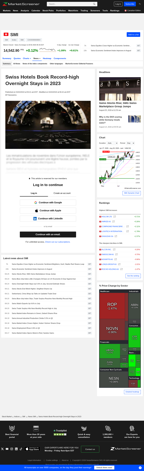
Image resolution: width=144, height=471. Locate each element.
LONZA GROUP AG (109, 264)
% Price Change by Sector (113, 286)
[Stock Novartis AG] (115, 259)
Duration (102, 143)
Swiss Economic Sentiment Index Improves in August (111, 51)
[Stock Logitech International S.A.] (127, 231)
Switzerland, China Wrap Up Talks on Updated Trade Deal (34, 294)
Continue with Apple (50, 210)
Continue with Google (50, 202)
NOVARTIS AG (107, 259)
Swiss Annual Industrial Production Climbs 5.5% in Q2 (32, 318)
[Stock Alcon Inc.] (113, 249)
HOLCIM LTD (107, 217)
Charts (26, 58)
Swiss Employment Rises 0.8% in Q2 (26, 328)
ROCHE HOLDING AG (110, 269)
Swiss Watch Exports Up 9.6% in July (26, 304)
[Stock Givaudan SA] (115, 236)
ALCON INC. (107, 250)
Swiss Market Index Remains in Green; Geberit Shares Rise (34, 313)
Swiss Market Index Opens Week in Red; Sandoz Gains (33, 333)
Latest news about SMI (15, 258)
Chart (102, 137)
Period (122, 143)
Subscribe (129, 4)
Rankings (104, 203)
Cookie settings (52, 460)
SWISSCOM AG (108, 254)
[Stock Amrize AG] (113, 221)
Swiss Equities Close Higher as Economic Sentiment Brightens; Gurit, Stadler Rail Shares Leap (111, 46)
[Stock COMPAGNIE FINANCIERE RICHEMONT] (127, 226)
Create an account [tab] (62, 193)
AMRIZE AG (106, 222)
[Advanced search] (94, 4)
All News (16, 64)
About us (65, 460)
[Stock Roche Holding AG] (121, 269)
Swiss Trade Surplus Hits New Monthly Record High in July (34, 308)
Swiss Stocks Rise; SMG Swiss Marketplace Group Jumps (34, 274)
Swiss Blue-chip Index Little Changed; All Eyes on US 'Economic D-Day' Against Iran (44, 279)
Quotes (17, 58)
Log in (118, 4)
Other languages (56, 64)
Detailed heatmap (132, 392)
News (36, 58)
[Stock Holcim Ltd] (114, 216)
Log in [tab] (34, 193)
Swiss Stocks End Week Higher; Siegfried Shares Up (32, 289)
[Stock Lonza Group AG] (118, 264)
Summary (6, 58)
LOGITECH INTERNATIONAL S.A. (113, 231)
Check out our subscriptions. (57, 242)
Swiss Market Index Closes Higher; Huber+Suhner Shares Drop (36, 323)
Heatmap (47, 58)
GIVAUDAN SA (107, 236)
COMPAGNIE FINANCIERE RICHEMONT (113, 226)
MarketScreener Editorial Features (79, 64)
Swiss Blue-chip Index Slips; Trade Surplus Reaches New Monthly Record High (42, 299)
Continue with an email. (48, 234)
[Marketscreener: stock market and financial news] (21, 4)
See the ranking (133, 276)
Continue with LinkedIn (50, 218)
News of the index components (35, 64)
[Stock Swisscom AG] (116, 254)
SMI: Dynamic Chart (131, 193)
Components (60, 58)
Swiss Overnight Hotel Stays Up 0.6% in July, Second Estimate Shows (38, 284)
